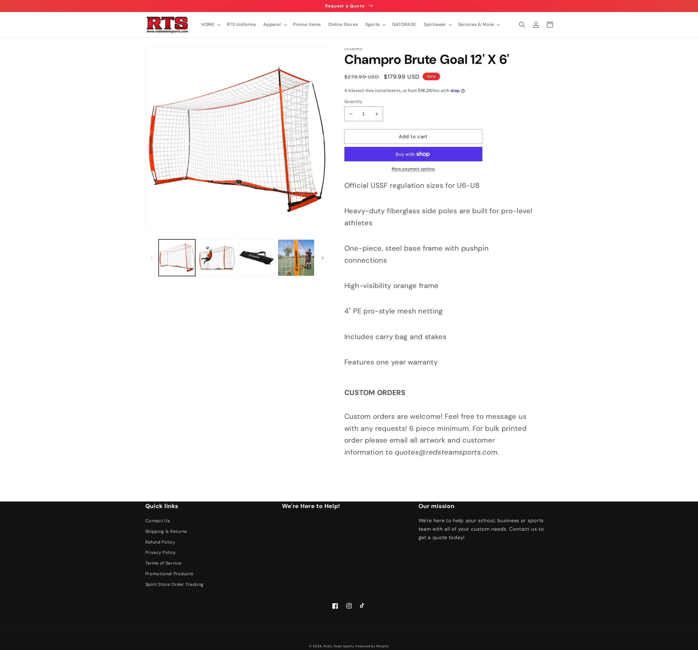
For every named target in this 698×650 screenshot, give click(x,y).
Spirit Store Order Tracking (174, 584)
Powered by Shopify (372, 646)
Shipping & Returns (166, 531)
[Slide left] (151, 258)
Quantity (353, 101)
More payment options (413, 168)
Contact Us (157, 521)
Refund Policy (160, 542)
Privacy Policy (160, 552)
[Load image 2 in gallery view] (216, 257)
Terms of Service (163, 563)
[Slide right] (323, 258)
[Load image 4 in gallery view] (296, 257)
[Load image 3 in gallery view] (256, 257)
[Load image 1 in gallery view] (177, 257)
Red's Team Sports (338, 646)
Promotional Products (169, 574)
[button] (210, 24)
